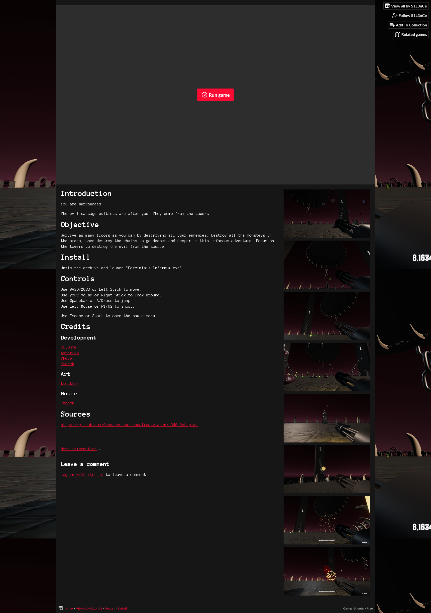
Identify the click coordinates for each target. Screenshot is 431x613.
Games (347, 608)
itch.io (69, 608)
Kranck (67, 364)
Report (109, 608)
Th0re (66, 358)
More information (79, 449)
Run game (219, 95)
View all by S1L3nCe (89, 608)
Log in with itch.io (82, 475)
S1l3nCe (69, 347)
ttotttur (70, 384)
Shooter (359, 608)
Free (370, 608)
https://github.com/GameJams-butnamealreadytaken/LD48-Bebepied (129, 425)
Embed (122, 608)
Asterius (70, 353)
